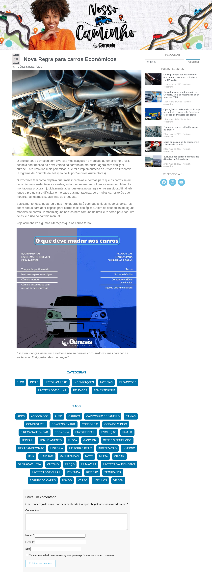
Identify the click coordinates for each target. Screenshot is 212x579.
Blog (20, 382)
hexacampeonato (31, 448)
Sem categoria (104, 390)
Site (27, 548)
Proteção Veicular (52, 390)
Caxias (130, 416)
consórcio (90, 424)
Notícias (106, 382)
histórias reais (80, 448)
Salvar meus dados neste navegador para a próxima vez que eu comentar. (72, 555)
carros (74, 416)
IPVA (31, 456)
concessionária (64, 424)
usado (67, 480)
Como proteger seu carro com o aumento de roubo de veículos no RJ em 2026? (180, 77)
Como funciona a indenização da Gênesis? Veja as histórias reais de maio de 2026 (181, 95)
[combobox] (164, 61)
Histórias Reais (56, 382)
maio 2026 (46, 456)
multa (103, 456)
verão (82, 480)
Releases (80, 390)
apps (21, 416)
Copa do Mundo (115, 424)
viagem (118, 480)
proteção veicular (46, 472)
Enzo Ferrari (85, 432)
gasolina (90, 440)
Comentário (33, 510)
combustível (35, 424)
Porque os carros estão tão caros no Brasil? (180, 128)
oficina (119, 456)
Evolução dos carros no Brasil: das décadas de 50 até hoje (181, 158)
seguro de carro (43, 480)
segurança (112, 472)
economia (62, 432)
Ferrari (27, 440)
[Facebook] (163, 182)
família (127, 432)
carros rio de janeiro (103, 416)
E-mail (29, 542)
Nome (29, 535)
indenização (107, 448)
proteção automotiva (119, 464)
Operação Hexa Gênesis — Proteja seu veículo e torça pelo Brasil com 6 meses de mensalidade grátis (181, 112)
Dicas (34, 382)
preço (70, 464)
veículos (100, 480)
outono (53, 464)
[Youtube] (181, 182)
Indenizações (84, 382)
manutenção (69, 456)
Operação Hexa (29, 464)
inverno (129, 448)
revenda (73, 472)
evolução (108, 432)
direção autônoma (34, 432)
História (56, 448)
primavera (88, 464)
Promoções (127, 382)
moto (89, 456)
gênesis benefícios (117, 440)
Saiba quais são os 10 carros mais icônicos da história (181, 143)
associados (40, 416)
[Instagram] (172, 182)
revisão (92, 472)
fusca (72, 440)
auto (58, 416)
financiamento (51, 440)
